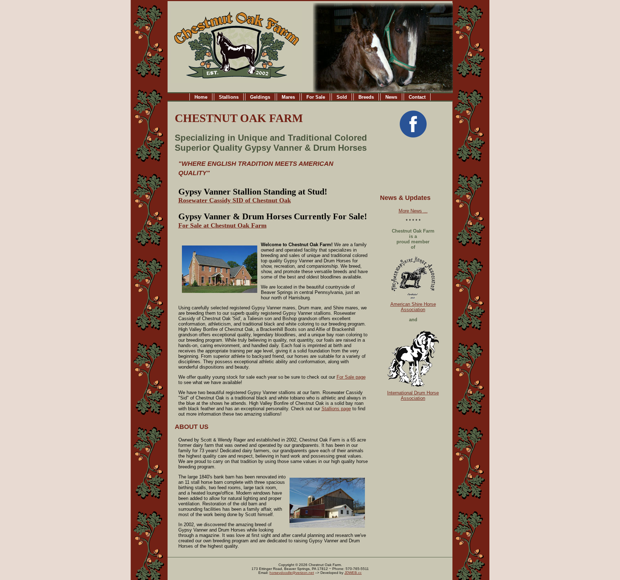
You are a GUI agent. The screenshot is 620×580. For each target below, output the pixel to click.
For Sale (315, 97)
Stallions (229, 97)
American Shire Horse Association (413, 306)
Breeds (366, 97)
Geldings (260, 97)
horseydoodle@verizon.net (291, 573)
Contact (417, 97)
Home (200, 97)
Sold (342, 97)
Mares (288, 97)
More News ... (413, 211)
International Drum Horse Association (413, 395)
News (391, 97)
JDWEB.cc (353, 573)
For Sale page (351, 377)
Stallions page (336, 408)
